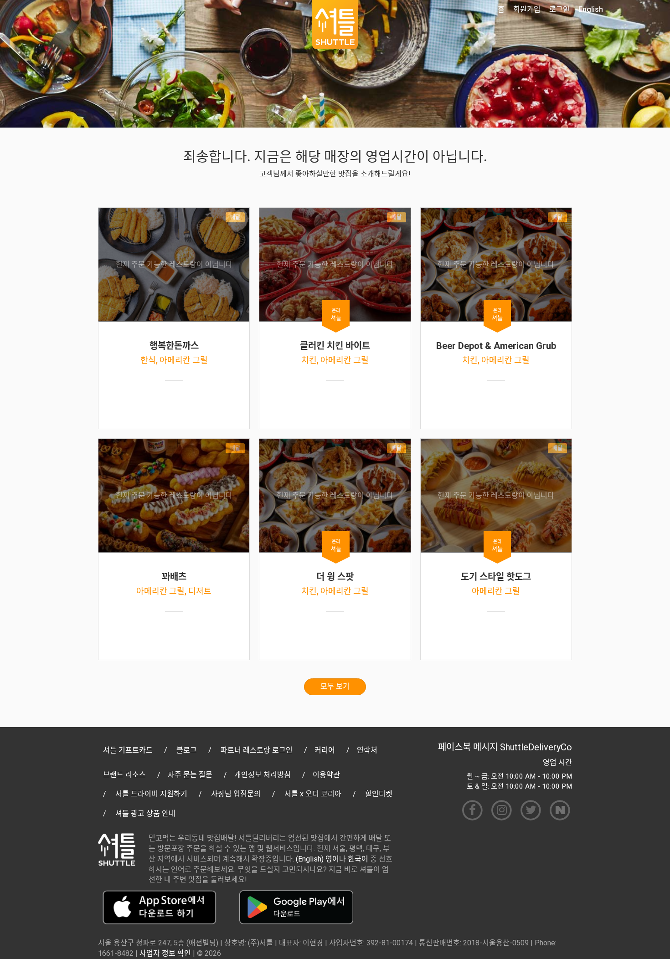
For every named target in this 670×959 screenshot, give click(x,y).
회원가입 (527, 9)
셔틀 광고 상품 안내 (145, 813)
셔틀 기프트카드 (128, 750)
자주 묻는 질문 (190, 774)
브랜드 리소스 (124, 774)
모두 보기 (335, 686)
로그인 (559, 9)
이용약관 (326, 774)
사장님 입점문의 (236, 794)
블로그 (186, 750)
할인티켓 (378, 794)
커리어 (324, 750)
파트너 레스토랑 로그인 (257, 750)
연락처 (367, 750)
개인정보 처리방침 (262, 774)
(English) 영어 (317, 859)
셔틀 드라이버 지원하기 (151, 794)
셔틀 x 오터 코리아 (312, 794)
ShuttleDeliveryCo (536, 747)
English (590, 9)
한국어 (358, 859)
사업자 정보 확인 (165, 953)
